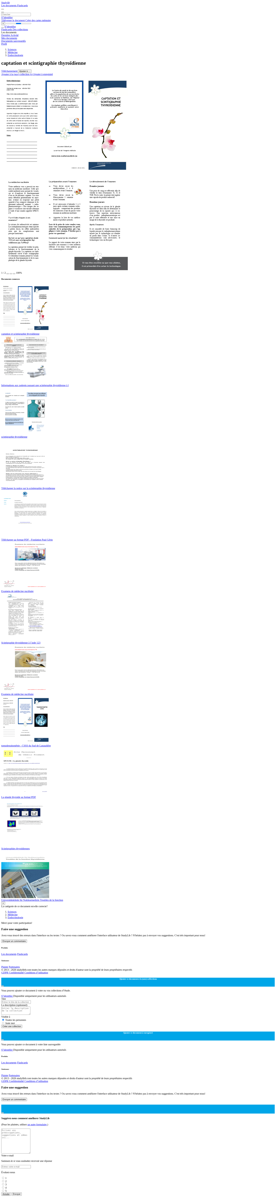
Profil (4, 44)
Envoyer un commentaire (14, 941)
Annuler (6, 1194)
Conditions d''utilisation (36, 972)
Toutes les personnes (15, 1020)
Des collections (20, 29)
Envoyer (16, 1194)
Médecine (13, 52)
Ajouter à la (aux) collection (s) (17, 74)
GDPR (5, 972)
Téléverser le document (13, 20)
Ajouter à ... (24, 71)
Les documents (9, 5)
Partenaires (14, 967)
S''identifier (7, 17)
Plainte (4, 967)
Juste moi (10, 1023)
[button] (7, 273)
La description (14, 1005)
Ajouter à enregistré (43, 74)
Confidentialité (16, 972)
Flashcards (22, 5)
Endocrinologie (15, 55)
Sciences (12, 49)
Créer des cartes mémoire (38, 20)
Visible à (5, 1016)
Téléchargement (9, 71)
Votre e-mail (7, 1155)
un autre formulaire (37, 1124)
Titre (3, 998)
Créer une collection (12, 1026)
